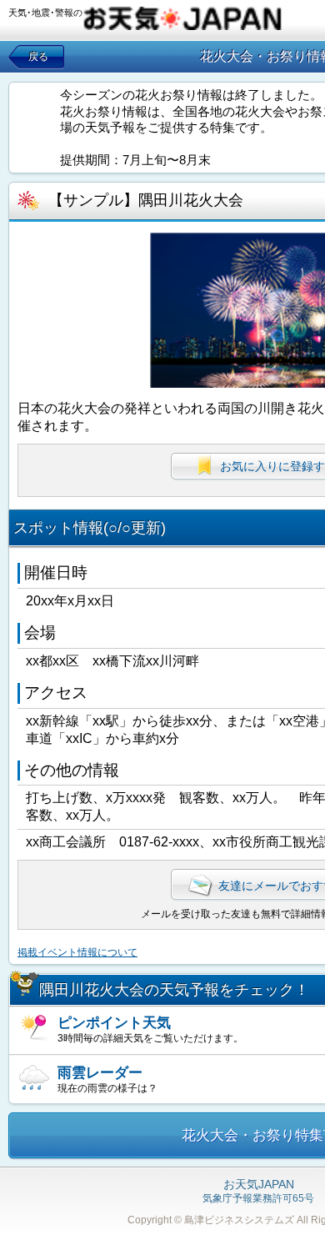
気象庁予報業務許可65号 (258, 1191)
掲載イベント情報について (78, 952)
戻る (38, 57)
